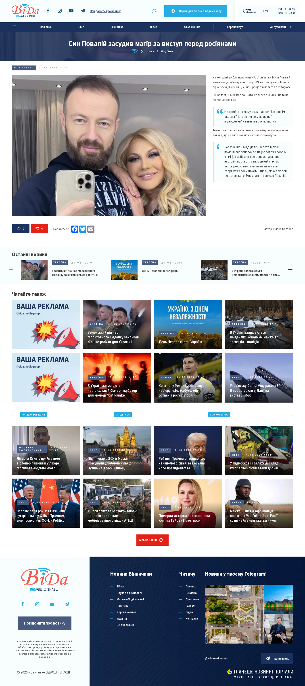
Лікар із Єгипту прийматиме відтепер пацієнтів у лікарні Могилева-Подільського (39, 463)
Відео (153, 27)
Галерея (191, 606)
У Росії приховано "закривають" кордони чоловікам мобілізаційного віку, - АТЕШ (113, 516)
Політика (46, 27)
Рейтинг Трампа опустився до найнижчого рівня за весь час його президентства (182, 463)
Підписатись (281, 659)
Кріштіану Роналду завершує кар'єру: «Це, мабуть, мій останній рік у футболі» (181, 390)
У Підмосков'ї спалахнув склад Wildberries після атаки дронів (254, 465)
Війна (237, 502)
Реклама (191, 593)
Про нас (191, 586)
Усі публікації (278, 27)
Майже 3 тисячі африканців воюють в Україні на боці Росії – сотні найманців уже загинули (255, 516)
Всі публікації (125, 625)
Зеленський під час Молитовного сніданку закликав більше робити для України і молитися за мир (76, 273)
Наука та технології (129, 593)
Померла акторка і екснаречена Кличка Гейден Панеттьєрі (184, 518)
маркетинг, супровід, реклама (263, 677)
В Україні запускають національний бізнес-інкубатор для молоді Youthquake (112, 390)
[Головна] (135, 52)
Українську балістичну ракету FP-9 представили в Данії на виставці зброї (256, 390)
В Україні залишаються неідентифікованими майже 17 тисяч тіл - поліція (256, 273)
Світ (81, 27)
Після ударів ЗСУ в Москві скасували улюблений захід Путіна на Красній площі (109, 463)
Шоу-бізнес (24, 67)
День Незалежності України (160, 271)
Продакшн (192, 599)
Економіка (117, 27)
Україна (60, 262)
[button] (292, 270)
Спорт (166, 377)
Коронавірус (235, 27)
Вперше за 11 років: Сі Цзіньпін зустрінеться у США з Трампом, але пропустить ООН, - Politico (41, 516)
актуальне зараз (34, 414)
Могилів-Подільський (30, 449)
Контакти (192, 619)
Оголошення (192, 27)
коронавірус (219, 414)
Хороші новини (126, 612)
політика (124, 414)
